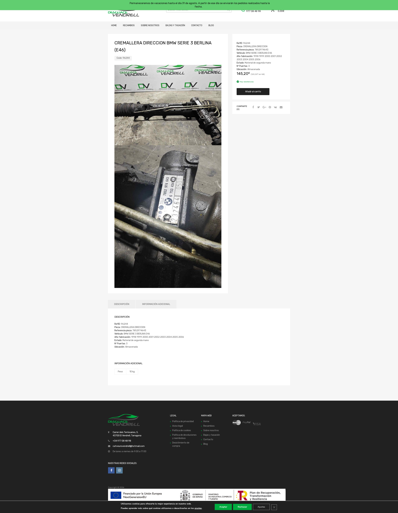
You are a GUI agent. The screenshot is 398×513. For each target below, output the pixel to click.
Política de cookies (181, 430)
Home (114, 25)
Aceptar (223, 506)
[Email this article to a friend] (281, 107)
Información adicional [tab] (156, 304)
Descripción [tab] (121, 304)
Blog (211, 25)
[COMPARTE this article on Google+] (264, 107)
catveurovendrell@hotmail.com (129, 446)
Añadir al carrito (253, 91)
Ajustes (261, 506)
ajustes (198, 508)
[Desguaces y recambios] (121, 10)
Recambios (129, 25)
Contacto (196, 25)
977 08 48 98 (253, 11)
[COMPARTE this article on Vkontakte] (275, 107)
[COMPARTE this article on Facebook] (253, 107)
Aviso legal (177, 426)
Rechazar (242, 506)
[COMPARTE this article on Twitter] (258, 107)
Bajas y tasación (175, 25)
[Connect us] (111, 470)
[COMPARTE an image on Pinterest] (269, 107)
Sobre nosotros (150, 25)
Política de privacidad (183, 421)
